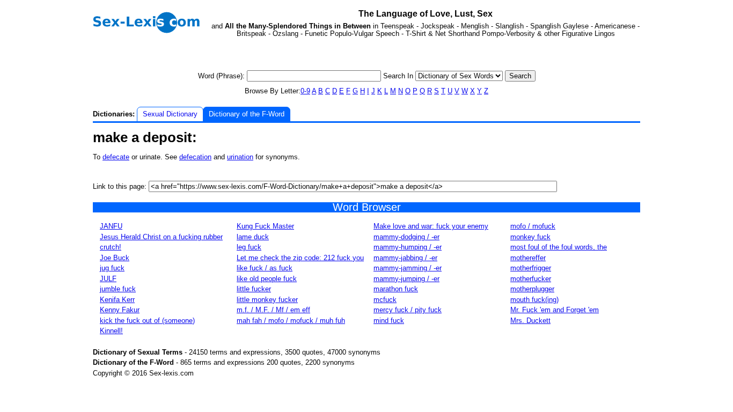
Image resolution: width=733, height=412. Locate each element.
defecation (195, 157)
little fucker (254, 289)
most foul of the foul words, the (558, 247)
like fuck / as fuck (264, 268)
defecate (115, 157)
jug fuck (112, 268)
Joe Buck (114, 258)
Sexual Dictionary (170, 114)
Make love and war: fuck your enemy (430, 226)
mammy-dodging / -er (406, 237)
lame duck (253, 237)
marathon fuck (395, 289)
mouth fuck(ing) (534, 300)
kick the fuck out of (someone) (147, 321)
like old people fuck (267, 279)
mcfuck (385, 300)
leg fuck (249, 247)
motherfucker (530, 279)
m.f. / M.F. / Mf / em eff (273, 310)
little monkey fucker (267, 300)
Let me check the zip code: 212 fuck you (300, 258)
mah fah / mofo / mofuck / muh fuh (291, 321)
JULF (108, 279)
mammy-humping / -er (407, 247)
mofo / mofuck (532, 226)
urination (240, 157)
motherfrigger (530, 268)
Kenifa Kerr (117, 300)
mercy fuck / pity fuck (407, 310)
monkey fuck (530, 237)
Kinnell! (111, 331)
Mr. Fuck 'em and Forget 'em (554, 310)
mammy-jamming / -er (407, 268)
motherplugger (532, 289)
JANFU (111, 226)
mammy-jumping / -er (406, 279)
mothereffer (528, 258)
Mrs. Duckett (530, 321)
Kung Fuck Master (265, 226)
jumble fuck (118, 289)
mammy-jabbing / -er (405, 258)
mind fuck (388, 321)
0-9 (305, 91)
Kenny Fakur (120, 310)
